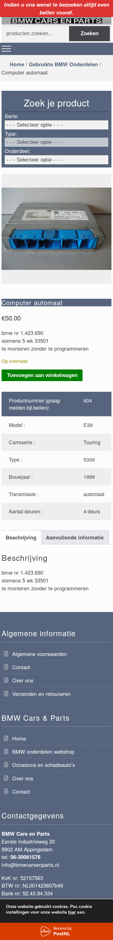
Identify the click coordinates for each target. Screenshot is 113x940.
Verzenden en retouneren (41, 693)
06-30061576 (25, 857)
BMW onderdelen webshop (43, 751)
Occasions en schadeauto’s (43, 764)
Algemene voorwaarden (39, 654)
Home (17, 64)
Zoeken (90, 33)
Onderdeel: (17, 151)
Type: (11, 133)
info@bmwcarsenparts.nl (30, 864)
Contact (21, 667)
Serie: (12, 116)
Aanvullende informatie (75, 537)
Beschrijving (21, 537)
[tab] (21, 537)
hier (72, 912)
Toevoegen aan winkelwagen (42, 375)
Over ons (22, 680)
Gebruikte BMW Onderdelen (63, 64)
